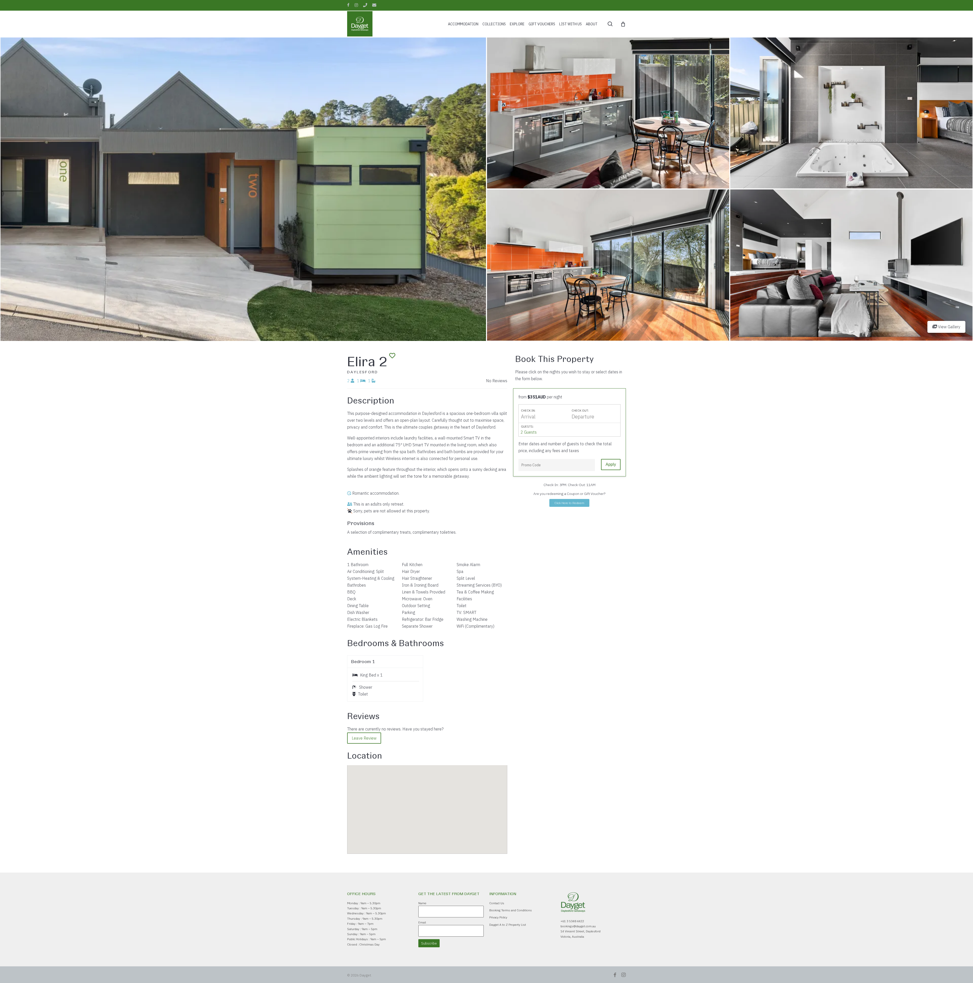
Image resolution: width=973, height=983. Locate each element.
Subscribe (429, 943)
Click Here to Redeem (569, 503)
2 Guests (528, 432)
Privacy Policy (498, 917)
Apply (611, 464)
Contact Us (496, 903)
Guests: (527, 426)
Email (422, 922)
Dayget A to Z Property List (507, 925)
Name (422, 903)
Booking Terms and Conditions (510, 910)
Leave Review (364, 738)
